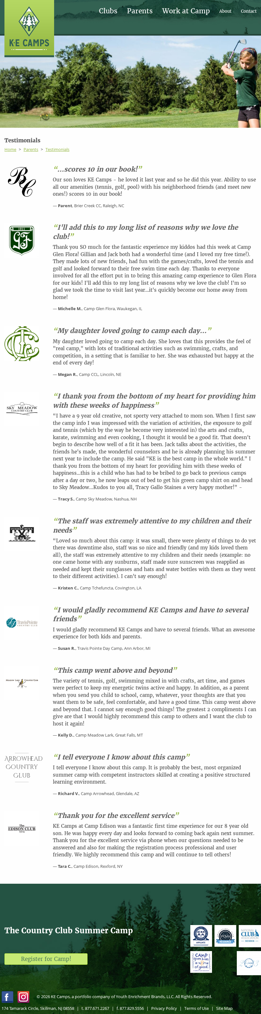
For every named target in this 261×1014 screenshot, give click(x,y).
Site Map (224, 1008)
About (225, 11)
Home (10, 149)
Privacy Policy (164, 1008)
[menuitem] (113, 11)
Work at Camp (186, 11)
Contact (249, 11)
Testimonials (57, 149)
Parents (140, 11)
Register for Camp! (46, 959)
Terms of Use (196, 1008)
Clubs (108, 11)
